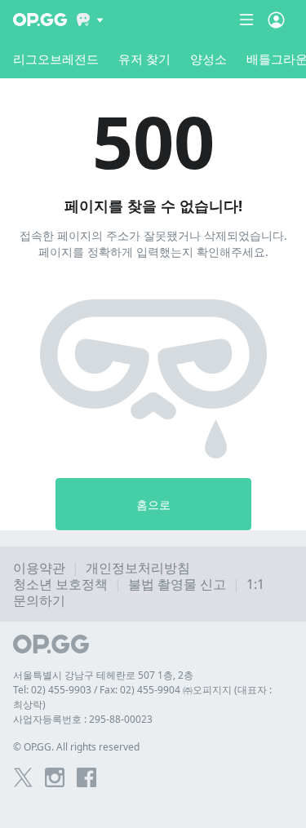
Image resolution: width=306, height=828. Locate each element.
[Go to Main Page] (40, 19)
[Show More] (90, 19)
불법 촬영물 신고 (177, 584)
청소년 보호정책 (60, 584)
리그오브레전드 (56, 59)
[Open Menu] (276, 19)
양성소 (208, 59)
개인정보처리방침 (138, 568)
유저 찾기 (144, 59)
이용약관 (39, 568)
